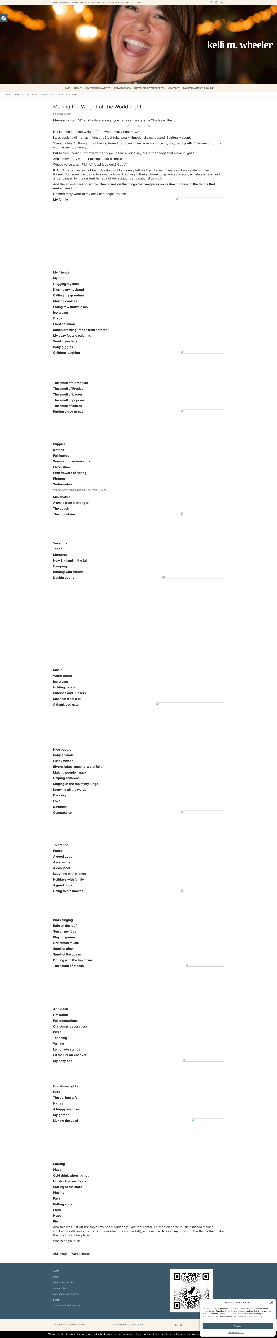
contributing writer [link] (63, 1282)
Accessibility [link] (136, 1324)
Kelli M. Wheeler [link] (239, 44)
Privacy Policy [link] (119, 1324)
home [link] (56, 1270)
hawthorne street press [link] (65, 1294)
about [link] (56, 1276)
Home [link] (7, 95)
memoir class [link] (60, 1288)
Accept (238, 1326)
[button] (271, 1302)
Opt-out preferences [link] (236, 1333)
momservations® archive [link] (66, 1305)
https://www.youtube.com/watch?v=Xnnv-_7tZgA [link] (80, 489)
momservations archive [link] (26, 95)
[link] (4, 18)
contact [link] (57, 1299)
